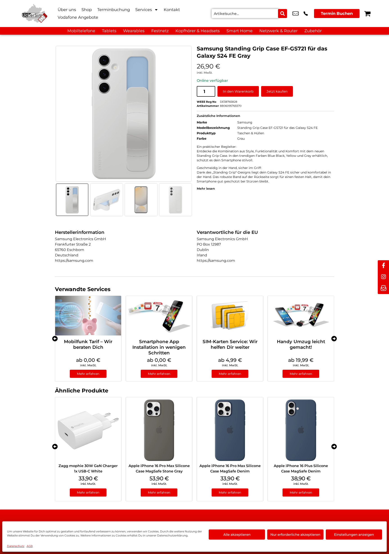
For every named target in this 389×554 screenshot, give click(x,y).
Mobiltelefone (81, 30)
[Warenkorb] (367, 13)
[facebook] (383, 265)
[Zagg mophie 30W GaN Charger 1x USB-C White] (88, 430)
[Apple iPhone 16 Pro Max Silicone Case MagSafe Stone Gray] (159, 430)
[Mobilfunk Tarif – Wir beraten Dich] (88, 315)
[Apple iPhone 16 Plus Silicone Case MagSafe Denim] (301, 430)
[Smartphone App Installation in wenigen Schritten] (159, 315)
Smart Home (239, 30)
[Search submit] (282, 13)
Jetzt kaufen (277, 91)
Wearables (134, 30)
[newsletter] (383, 288)
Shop (86, 9)
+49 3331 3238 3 (305, 13)
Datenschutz (15, 546)
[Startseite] (35, 13)
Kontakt (172, 9)
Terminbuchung (113, 9)
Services (143, 9)
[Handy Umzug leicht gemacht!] (301, 315)
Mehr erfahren (88, 374)
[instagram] (383, 277)
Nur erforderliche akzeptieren (295, 534)
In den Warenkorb (238, 91)
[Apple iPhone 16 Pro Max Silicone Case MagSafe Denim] (230, 430)
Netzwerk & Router (278, 30)
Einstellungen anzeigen (354, 534)
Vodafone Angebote (78, 17)
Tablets (109, 30)
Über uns (67, 9)
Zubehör (313, 30)
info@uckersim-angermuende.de (295, 13)
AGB (30, 546)
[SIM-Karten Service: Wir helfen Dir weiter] (230, 315)
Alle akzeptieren (237, 534)
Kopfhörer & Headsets (197, 30)
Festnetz (160, 30)
